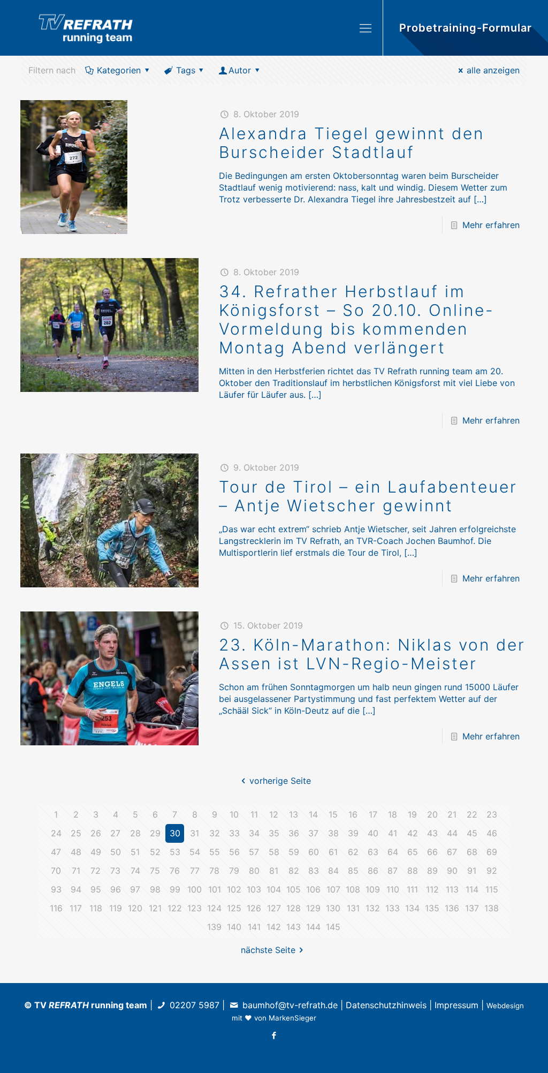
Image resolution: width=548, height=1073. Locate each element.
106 (313, 889)
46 (491, 833)
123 (194, 908)
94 (76, 889)
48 (76, 852)
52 (155, 852)
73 (115, 870)
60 (313, 852)
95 (95, 889)
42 (412, 833)
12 (273, 814)
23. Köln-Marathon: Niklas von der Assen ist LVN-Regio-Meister (372, 654)
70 (56, 870)
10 (234, 814)
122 (175, 908)
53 (175, 852)
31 (194, 833)
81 (273, 870)
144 (313, 926)
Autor (240, 70)
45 (472, 833)
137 (472, 908)
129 (313, 908)
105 (293, 889)
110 (392, 889)
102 (234, 889)
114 (472, 889)
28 (135, 833)
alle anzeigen (493, 70)
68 (472, 852)
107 (333, 889)
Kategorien (119, 70)
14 (313, 814)
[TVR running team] (86, 28)
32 (214, 833)
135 (432, 908)
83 (313, 870)
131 (353, 908)
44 (452, 833)
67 (452, 852)
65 (412, 852)
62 (353, 852)
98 (155, 889)
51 (135, 852)
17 (373, 814)
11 (254, 814)
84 (333, 870)
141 (254, 926)
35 (274, 833)
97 (135, 889)
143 (293, 926)
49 (95, 852)
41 (392, 833)
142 (274, 926)
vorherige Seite (279, 780)
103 (254, 889)
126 (254, 908)
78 (214, 870)
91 (471, 870)
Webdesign (505, 1005)
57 (254, 852)
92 (491, 870)
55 (214, 852)
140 (234, 926)
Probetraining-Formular (465, 27)
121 (155, 908)
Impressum (456, 1005)
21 (451, 814)
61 (333, 852)
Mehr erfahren (491, 225)
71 (76, 870)
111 (412, 889)
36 (293, 833)
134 (412, 908)
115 (491, 889)
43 (432, 833)
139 (214, 926)
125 (234, 908)
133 (392, 908)
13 (293, 814)
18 (392, 814)
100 (194, 889)
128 (293, 908)
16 (352, 814)
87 (392, 870)
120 (135, 908)
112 (432, 889)
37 (313, 833)
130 (333, 908)
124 (214, 908)
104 (274, 889)
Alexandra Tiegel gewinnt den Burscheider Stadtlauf (351, 143)
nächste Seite (268, 949)
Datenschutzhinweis (386, 1005)
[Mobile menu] (365, 28)
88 (412, 870)
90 (452, 870)
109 (373, 889)
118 (95, 908)
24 (56, 833)
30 (175, 833)
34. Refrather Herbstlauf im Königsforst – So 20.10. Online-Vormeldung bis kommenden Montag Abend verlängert (356, 319)
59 (293, 852)
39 (353, 833)
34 (254, 833)
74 (135, 870)
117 (76, 908)
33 (234, 833)
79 (234, 870)
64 (392, 852)
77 (195, 870)
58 (274, 852)
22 (472, 814)
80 (254, 870)
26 (95, 833)
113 (452, 889)
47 (56, 852)
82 (293, 870)
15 (333, 814)
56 (234, 852)
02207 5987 (194, 1005)
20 (432, 814)
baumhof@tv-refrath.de (290, 1005)
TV (61, 1005)
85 (353, 870)
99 (175, 889)
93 (56, 889)
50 (115, 852)
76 (175, 870)
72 (95, 870)
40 (373, 833)
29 (155, 833)
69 (491, 852)
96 (115, 889)
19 (412, 814)
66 (432, 852)
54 (194, 852)
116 (56, 908)
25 (76, 833)
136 (452, 908)
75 (155, 870)
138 (491, 908)
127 (274, 908)
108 (353, 889)
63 (373, 852)
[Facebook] (273, 1035)
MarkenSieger (292, 1018)
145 (333, 926)
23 (491, 814)
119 (115, 908)
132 (373, 908)
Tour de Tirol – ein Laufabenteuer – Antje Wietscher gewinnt (368, 496)
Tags (185, 70)
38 (333, 833)
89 (432, 870)
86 (373, 870)
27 (115, 833)
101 (214, 889)
